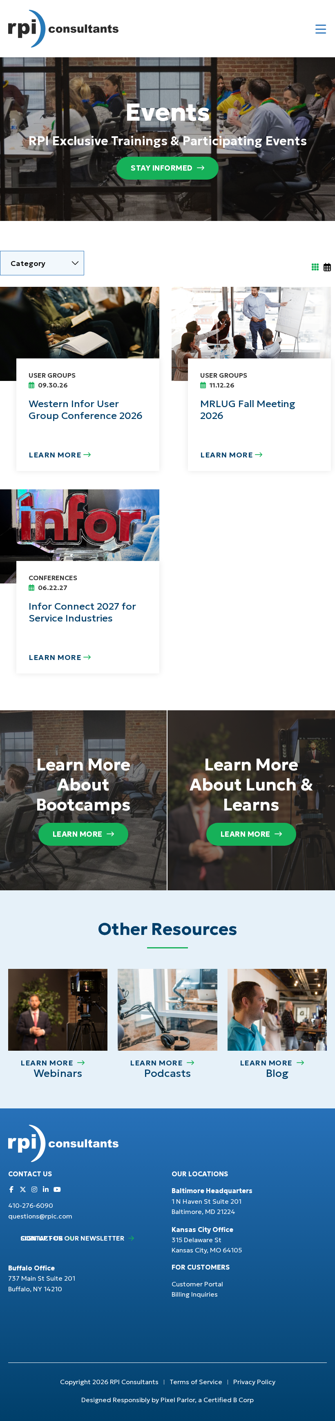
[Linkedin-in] (45, 1189)
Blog (277, 1073)
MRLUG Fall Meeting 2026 (247, 410)
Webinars (58, 1073)
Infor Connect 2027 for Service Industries (82, 612)
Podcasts (167, 1073)
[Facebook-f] (11, 1189)
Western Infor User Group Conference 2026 (86, 410)
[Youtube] (57, 1189)
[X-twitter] (23, 1189)
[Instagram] (34, 1189)
